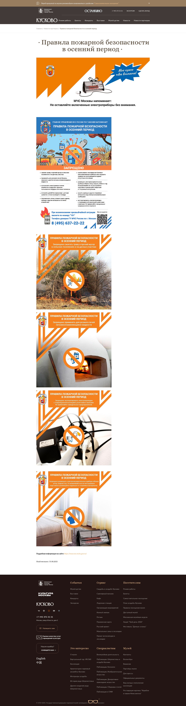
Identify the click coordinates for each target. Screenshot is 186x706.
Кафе (99, 598)
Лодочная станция (104, 603)
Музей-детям (113, 20)
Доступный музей (130, 612)
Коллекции (74, 664)
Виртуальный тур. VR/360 (80, 659)
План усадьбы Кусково (132, 603)
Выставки (101, 20)
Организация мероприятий (107, 608)
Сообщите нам (47, 650)
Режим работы (65, 20)
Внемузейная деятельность (108, 654)
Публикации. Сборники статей (109, 687)
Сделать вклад (144, 11)
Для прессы (128, 673)
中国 (39, 662)
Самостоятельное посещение (135, 598)
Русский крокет (103, 626)
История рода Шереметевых (82, 681)
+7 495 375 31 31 (117, 11)
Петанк (99, 617)
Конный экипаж (103, 612)
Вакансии (127, 664)
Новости (126, 20)
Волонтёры (127, 659)
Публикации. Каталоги (106, 667)
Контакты (127, 654)
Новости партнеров (142, 20)
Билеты (78, 20)
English (40, 658)
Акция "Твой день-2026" (133, 622)
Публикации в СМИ (105, 692)
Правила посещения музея (134, 608)
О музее (73, 654)
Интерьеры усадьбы (78, 676)
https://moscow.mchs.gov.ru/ (75, 554)
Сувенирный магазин (105, 594)
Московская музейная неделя (135, 617)
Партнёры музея (130, 669)
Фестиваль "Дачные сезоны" (134, 626)
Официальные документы (133, 678)
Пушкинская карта (104, 622)
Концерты (89, 20)
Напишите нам (49, 628)
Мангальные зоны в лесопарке (109, 631)
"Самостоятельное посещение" (106, 3)
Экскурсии (131, 11)
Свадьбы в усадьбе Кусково (108, 589)
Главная (39, 28)
